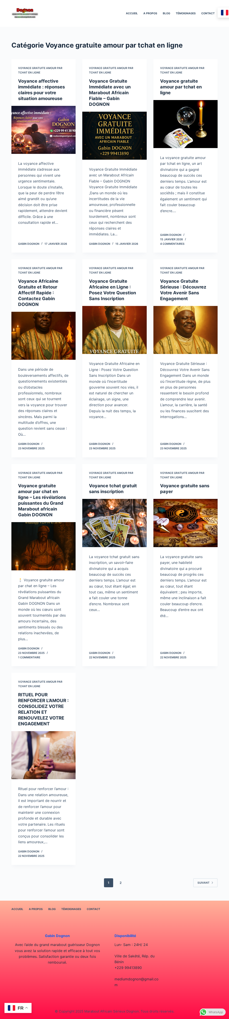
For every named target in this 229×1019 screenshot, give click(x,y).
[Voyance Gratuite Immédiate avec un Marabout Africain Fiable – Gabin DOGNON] (114, 136)
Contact (208, 13)
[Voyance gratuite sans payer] (185, 523)
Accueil (132, 13)
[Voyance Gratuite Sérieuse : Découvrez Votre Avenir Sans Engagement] (185, 330)
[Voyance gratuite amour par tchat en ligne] (185, 124)
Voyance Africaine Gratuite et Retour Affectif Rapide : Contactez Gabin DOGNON (38, 292)
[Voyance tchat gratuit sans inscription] (114, 523)
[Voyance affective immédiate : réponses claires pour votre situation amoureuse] (43, 130)
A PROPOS (150, 13)
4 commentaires (172, 243)
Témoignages (186, 13)
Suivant (203, 882)
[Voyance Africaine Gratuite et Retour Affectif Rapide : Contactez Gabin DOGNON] (43, 336)
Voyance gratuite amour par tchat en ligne (181, 86)
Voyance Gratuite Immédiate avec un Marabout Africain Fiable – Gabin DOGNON (110, 92)
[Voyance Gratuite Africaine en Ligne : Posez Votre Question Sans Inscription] (114, 330)
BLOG (166, 13)
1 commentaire (29, 657)
